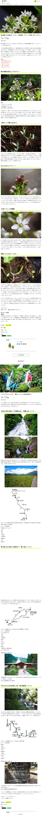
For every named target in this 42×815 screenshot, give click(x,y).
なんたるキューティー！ (5, 63)
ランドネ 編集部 (19, 341)
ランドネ (4, 4)
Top (1, 4)
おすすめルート (8, 802)
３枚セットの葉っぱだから (6, 62)
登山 (4, 327)
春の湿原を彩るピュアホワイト (6, 60)
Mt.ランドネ (3, 3)
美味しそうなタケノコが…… (6, 66)
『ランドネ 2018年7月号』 (9, 796)
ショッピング (8, 3)
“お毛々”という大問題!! (5, 65)
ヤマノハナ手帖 (8, 325)
